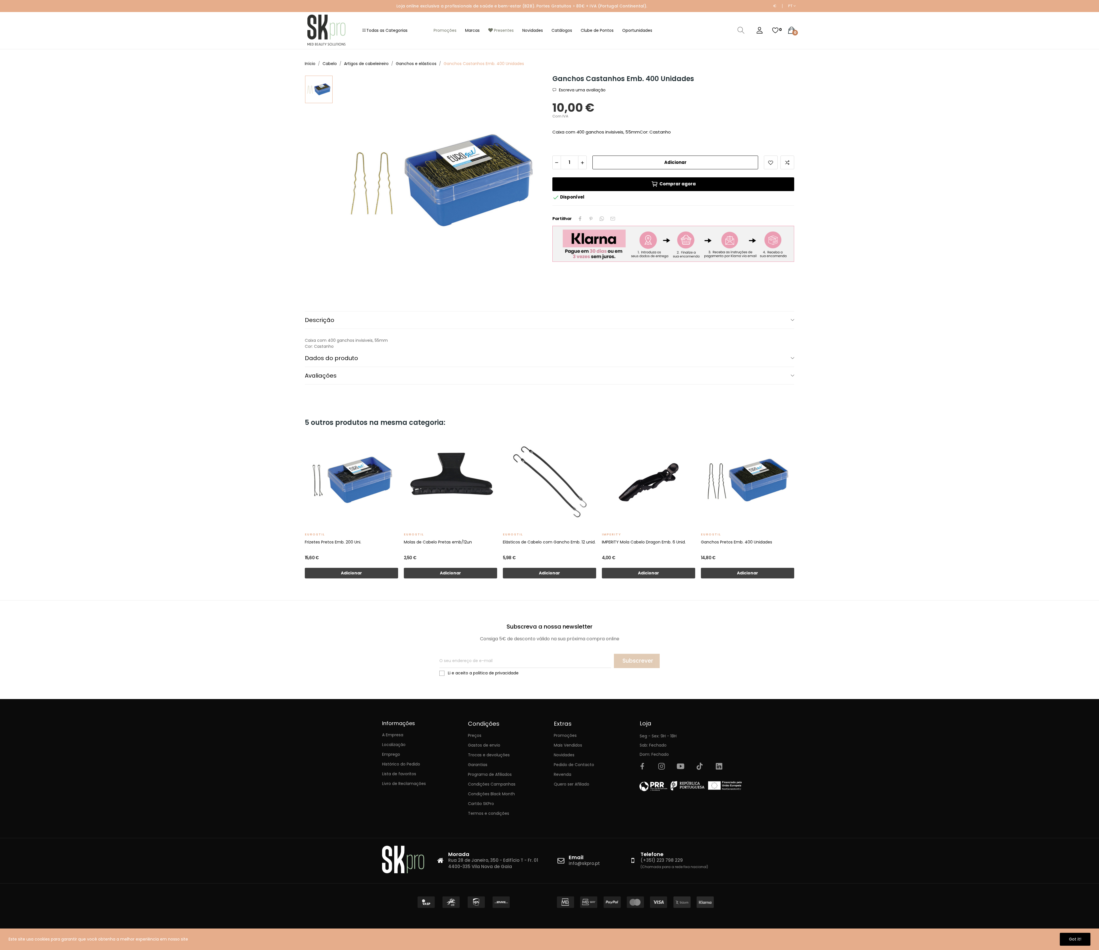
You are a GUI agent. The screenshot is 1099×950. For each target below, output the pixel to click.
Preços (474, 735)
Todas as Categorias (387, 30)
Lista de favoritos (399, 774)
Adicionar (675, 162)
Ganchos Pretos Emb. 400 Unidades (736, 542)
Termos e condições (488, 813)
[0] (775, 30)
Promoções (565, 735)
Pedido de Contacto (574, 765)
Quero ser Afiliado (571, 784)
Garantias (477, 765)
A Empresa (392, 735)
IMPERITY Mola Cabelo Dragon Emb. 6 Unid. (644, 542)
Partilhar (580, 218)
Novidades (564, 755)
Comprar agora (677, 184)
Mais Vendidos (568, 745)
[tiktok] (699, 766)
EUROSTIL (315, 534)
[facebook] (642, 766)
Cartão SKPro (481, 803)
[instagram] (661, 766)
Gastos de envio (484, 745)
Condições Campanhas (491, 784)
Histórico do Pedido (401, 764)
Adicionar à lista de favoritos (771, 162)
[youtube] (680, 766)
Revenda (562, 774)
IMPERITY (611, 534)
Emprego (391, 754)
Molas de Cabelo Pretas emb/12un (438, 542)
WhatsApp (601, 218)
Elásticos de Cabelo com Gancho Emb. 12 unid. (549, 542)
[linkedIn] (719, 766)
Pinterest (591, 218)
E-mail (612, 218)
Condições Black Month (491, 794)
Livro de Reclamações (404, 783)
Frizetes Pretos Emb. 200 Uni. (333, 542)
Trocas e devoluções (489, 755)
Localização (394, 744)
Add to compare (787, 162)
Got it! (1075, 939)
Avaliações (321, 376)
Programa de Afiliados (490, 774)
